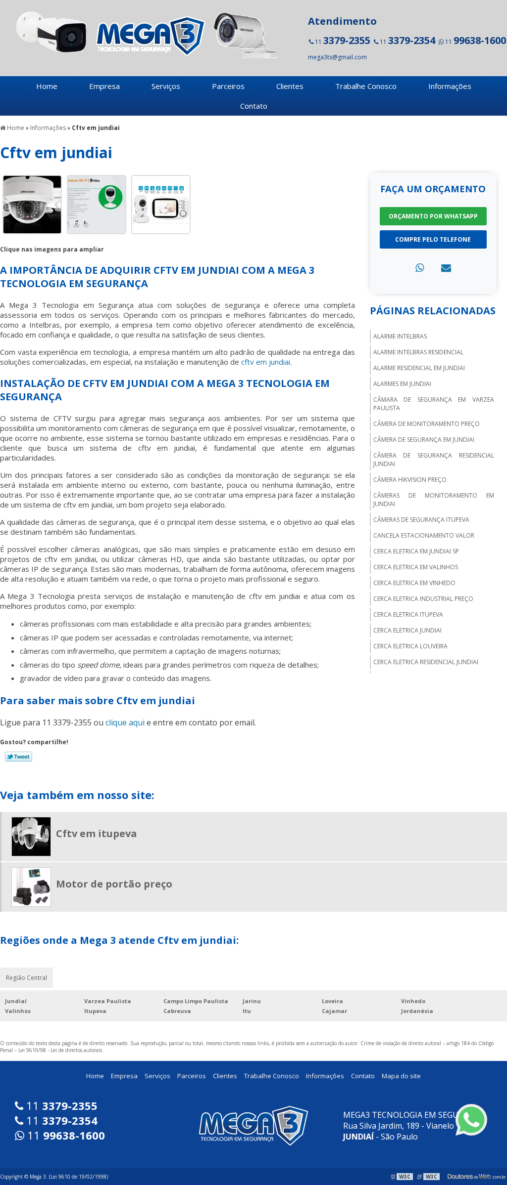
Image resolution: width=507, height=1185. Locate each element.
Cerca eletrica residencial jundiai (425, 662)
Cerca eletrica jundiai (407, 630)
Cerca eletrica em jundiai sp (416, 551)
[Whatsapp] (419, 267)
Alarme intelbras (400, 336)
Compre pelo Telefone (433, 239)
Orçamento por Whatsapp (433, 216)
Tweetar (18, 757)
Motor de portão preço (114, 883)
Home (46, 86)
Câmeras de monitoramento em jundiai (433, 499)
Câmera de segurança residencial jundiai (433, 459)
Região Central (26, 977)
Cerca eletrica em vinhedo (414, 583)
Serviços (166, 86)
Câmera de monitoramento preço (426, 424)
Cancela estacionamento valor (423, 535)
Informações (449, 86)
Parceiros (228, 86)
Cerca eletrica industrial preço (423, 598)
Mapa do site (401, 1075)
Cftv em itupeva (96, 833)
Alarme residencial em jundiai (419, 368)
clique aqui (125, 722)
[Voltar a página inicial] (143, 33)
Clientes (290, 86)
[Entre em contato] (446, 267)
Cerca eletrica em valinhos (415, 567)
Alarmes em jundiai (402, 384)
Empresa (104, 86)
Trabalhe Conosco (366, 86)
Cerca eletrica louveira (410, 646)
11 (341, 40)
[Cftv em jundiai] (32, 204)
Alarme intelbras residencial (418, 352)
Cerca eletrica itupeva (408, 614)
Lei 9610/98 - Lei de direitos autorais (60, 1050)
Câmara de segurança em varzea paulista (433, 403)
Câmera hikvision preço (410, 479)
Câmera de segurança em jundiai (423, 439)
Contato (253, 106)
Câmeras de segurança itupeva (421, 519)
